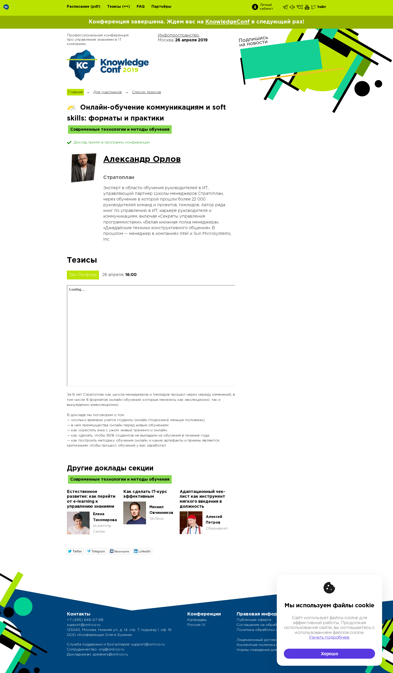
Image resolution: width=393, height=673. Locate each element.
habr (321, 7)
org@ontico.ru (111, 649)
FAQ (141, 6)
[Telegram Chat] (286, 7)
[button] (75, 551)
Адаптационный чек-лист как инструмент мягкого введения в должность (202, 499)
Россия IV (196, 625)
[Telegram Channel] (292, 7)
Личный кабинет (266, 7)
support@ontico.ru (83, 625)
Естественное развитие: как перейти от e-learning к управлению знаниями (91, 499)
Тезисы (114, 6)
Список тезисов (146, 92)
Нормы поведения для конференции (270, 650)
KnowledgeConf (227, 21)
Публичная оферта (254, 620)
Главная (75, 92)
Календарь (197, 620)
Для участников (107, 92)
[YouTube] (307, 7)
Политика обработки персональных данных (276, 630)
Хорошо (329, 653)
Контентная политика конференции (269, 645)
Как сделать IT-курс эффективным (145, 494)
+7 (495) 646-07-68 (85, 620)
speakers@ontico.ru (110, 654)
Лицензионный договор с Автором (268, 640)
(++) (126, 6)
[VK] (300, 7)
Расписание (78, 6)
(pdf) (95, 6)
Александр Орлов (142, 159)
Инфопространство (178, 35)
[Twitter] (313, 7)
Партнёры (161, 6)
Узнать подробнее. (329, 637)
